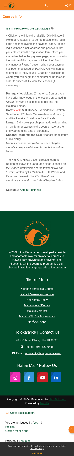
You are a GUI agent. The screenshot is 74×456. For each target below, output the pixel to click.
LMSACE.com (57, 399)
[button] (46, 5)
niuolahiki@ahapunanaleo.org (43, 353)
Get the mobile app (16, 430)
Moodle (44, 403)
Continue (37, 453)
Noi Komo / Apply (37, 299)
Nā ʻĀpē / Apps (37, 321)
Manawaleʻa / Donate (37, 305)
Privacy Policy (37, 448)
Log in (67, 5)
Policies (10, 426)
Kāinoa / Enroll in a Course (37, 288)
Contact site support (22, 412)
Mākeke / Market (37, 310)
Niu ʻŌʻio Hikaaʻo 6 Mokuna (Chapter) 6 (28, 28)
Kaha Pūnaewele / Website (37, 294)
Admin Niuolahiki (30, 189)
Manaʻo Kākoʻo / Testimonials (37, 316)
